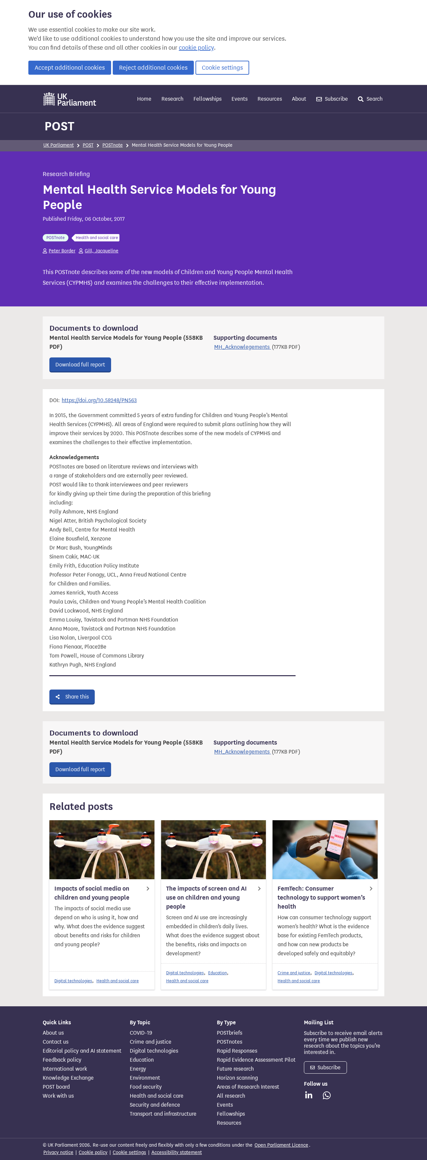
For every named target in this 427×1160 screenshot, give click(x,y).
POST (59, 126)
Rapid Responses (237, 1051)
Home (144, 99)
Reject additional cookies (153, 67)
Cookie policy (93, 1152)
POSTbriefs (229, 1033)
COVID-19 (141, 1033)
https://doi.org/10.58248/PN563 (99, 400)
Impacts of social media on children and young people (91, 893)
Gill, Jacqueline (101, 251)
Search (374, 99)
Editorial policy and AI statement (82, 1051)
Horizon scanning (237, 1078)
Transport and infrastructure (163, 1114)
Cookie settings (222, 67)
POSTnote (112, 145)
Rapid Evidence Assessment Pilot (256, 1060)
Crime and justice (294, 972)
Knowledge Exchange (68, 1078)
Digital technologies (73, 980)
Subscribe (336, 99)
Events (240, 99)
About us (53, 1033)
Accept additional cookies (70, 67)
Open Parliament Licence (281, 1145)
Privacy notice (58, 1152)
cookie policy (196, 47)
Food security (146, 1087)
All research (231, 1096)
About (299, 99)
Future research (235, 1069)
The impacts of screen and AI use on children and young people (206, 897)
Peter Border (62, 251)
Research (172, 99)
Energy (138, 1069)
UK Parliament (58, 145)
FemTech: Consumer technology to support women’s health (321, 897)
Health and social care (117, 980)
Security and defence (155, 1105)
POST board (56, 1087)
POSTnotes (229, 1042)
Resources (270, 99)
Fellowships (207, 99)
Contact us (55, 1042)
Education (217, 972)
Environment (145, 1078)
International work (65, 1069)
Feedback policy (62, 1060)
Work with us (58, 1096)
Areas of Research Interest (248, 1087)
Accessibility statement (176, 1152)
